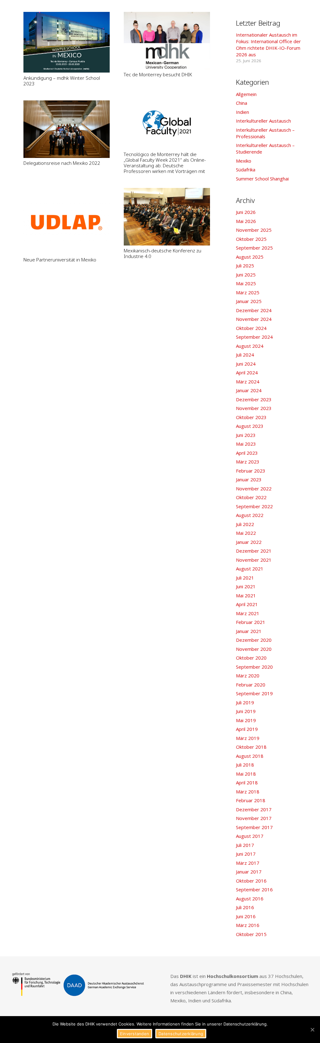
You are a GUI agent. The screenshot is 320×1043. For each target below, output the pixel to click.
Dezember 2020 (254, 640)
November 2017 (254, 818)
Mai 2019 (246, 720)
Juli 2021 (245, 578)
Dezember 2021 (254, 551)
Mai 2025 (246, 283)
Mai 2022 (246, 533)
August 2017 (249, 836)
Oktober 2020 (251, 658)
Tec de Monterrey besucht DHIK (158, 74)
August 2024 (249, 346)
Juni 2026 (246, 212)
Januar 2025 (249, 301)
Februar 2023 (250, 471)
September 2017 (254, 827)
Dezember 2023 (254, 399)
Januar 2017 (249, 871)
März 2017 (247, 863)
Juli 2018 (245, 765)
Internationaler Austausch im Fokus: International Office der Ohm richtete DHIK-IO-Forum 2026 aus (268, 45)
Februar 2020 (250, 684)
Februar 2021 (250, 622)
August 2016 (249, 898)
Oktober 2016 (251, 881)
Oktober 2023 (251, 417)
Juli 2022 (245, 524)
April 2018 (247, 782)
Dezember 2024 (254, 310)
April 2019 (247, 729)
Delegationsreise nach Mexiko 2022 (61, 163)
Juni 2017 (246, 854)
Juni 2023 (246, 435)
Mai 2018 (246, 774)
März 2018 (247, 791)
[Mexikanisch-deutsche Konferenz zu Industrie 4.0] (167, 217)
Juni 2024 (246, 364)
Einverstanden (134, 1033)
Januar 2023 (249, 479)
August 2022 (249, 515)
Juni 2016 (246, 916)
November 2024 (254, 319)
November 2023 (254, 408)
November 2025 (254, 230)
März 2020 (247, 675)
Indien (242, 112)
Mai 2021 (246, 595)
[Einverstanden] (312, 1029)
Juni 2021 (246, 586)
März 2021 (247, 613)
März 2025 (247, 292)
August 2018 (249, 756)
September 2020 (254, 667)
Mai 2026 (246, 221)
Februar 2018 (250, 800)
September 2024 (254, 337)
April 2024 (247, 372)
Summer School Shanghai (262, 178)
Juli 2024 (245, 355)
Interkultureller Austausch (263, 121)
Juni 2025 (246, 274)
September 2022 (254, 506)
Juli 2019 (245, 702)
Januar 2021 (249, 631)
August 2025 (249, 257)
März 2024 (247, 381)
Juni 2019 (246, 711)
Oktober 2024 (251, 328)
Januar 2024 (249, 390)
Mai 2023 (246, 444)
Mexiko (243, 161)
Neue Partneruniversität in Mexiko (59, 259)
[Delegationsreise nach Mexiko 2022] (66, 129)
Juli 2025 (245, 265)
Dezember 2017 (254, 809)
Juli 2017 (245, 845)
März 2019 (247, 738)
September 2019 (254, 693)
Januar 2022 (249, 542)
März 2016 (247, 925)
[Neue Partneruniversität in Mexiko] (66, 221)
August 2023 (249, 426)
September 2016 (254, 889)
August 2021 (249, 568)
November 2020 (254, 649)
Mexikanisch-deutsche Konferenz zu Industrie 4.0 (162, 253)
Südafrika (245, 169)
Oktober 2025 (251, 239)
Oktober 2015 (251, 934)
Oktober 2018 (251, 747)
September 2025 (254, 248)
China (241, 103)
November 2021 (254, 560)
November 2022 (254, 488)
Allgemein (246, 94)
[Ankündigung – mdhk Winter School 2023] (66, 42)
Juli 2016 (245, 907)
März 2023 (247, 461)
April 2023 (247, 453)
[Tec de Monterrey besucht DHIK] (167, 40)
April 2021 (247, 604)
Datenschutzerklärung (180, 1033)
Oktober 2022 (251, 497)
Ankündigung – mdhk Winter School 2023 (61, 81)
